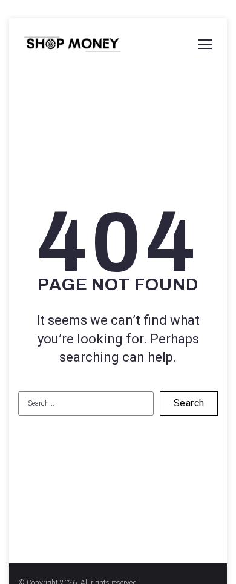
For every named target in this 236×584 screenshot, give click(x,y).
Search (189, 403)
